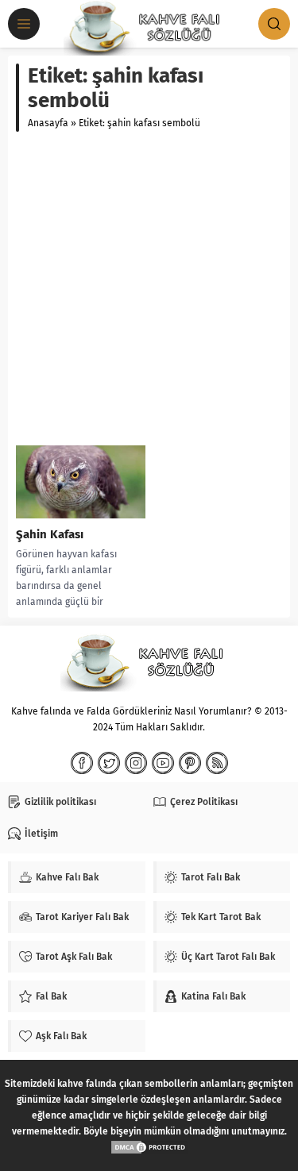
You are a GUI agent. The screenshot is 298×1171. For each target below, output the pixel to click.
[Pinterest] (190, 763)
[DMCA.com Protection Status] (149, 1147)
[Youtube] (163, 763)
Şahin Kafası (49, 534)
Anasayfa (48, 123)
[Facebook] (82, 763)
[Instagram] (136, 763)
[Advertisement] (149, 288)
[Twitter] (109, 763)
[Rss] (217, 763)
